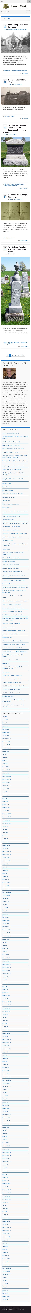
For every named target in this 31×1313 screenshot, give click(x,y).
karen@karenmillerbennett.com (16, 1308)
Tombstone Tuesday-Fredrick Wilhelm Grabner (14, 601)
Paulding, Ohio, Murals (8, 519)
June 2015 (5, 1133)
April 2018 (5, 1027)
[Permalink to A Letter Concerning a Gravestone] (15, 211)
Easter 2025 (5, 663)
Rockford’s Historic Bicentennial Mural (12, 571)
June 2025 (5, 757)
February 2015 (6, 1146)
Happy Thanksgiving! (7, 490)
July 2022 (4, 867)
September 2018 (6, 1011)
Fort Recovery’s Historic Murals (10, 568)
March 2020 (5, 954)
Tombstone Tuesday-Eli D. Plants (11, 634)
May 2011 (5, 1287)
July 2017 (4, 1055)
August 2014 (5, 1164)
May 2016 (5, 1099)
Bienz (9, 253)
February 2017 (6, 1070)
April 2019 (5, 989)
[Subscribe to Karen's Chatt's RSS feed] (2, 1)
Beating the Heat (6, 583)
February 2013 (6, 1221)
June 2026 (5, 719)
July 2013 (4, 1205)
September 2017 (6, 1048)
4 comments (25, 118)
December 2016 (6, 1077)
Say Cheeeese (6, 672)
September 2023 (6, 823)
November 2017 (6, 1042)
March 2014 (5, 1180)
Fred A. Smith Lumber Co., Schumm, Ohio (12, 615)
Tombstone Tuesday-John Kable (10, 564)
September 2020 (6, 936)
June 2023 (5, 832)
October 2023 (6, 820)
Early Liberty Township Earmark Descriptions (13, 466)
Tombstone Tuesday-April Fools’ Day (11, 679)
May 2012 (5, 1249)
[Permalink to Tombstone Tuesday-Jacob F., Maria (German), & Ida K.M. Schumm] (15, 152)
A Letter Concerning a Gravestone (17, 195)
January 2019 (5, 998)
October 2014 (6, 1158)
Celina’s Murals (6, 549)
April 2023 (5, 839)
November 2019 (6, 967)
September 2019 (6, 973)
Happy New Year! (6, 483)
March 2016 (5, 1105)
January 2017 (5, 1074)
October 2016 (6, 1083)
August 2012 (5, 1240)
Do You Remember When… (9, 627)
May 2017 (5, 1061)
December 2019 (6, 964)
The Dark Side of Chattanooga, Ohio (11, 682)
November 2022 (6, 854)
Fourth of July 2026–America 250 (11, 445)
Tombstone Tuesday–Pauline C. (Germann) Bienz (17, 249)
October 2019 (6, 970)
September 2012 (6, 1236)
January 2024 (5, 810)
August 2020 (5, 939)
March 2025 (5, 766)
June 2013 (5, 1208)
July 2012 (4, 1243)
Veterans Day (6, 500)
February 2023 (6, 845)
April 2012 (5, 1252)
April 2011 (5, 1290)
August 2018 (5, 1014)
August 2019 (5, 976)
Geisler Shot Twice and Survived (10, 452)
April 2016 (5, 1102)
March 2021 (5, 917)
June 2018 (5, 1020)
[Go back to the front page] (15, 6)
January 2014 (5, 1186)
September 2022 (6, 860)
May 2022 (5, 873)
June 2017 (5, 1058)
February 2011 (6, 1296)
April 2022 (5, 876)
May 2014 (5, 1174)
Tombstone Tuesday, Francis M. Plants (12, 647)
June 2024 (5, 795)
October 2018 (6, 1008)
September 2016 (6, 1086)
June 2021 (5, 907)
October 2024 (6, 782)
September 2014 (6, 1161)
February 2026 (6, 732)
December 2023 (6, 813)
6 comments (25, 73)
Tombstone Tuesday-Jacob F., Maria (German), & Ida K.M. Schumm (14, 128)
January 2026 (5, 735)
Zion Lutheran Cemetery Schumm (13, 184)
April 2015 (5, 1139)
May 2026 (5, 723)
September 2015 (6, 1124)
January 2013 (5, 1224)
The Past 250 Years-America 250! (11, 441)
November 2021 (6, 892)
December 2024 (6, 776)
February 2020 (6, 958)
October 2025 (6, 745)
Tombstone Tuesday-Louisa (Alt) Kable (12, 493)
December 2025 (6, 738)
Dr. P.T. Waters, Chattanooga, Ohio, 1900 (12, 448)
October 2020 (6, 933)
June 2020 (5, 945)
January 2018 (5, 1036)
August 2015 (5, 1127)
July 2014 (4, 1168)
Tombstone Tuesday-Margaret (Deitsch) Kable (14, 533)
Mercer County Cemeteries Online (11, 530)
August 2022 (5, 864)
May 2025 (5, 760)
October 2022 (6, 857)
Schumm (25, 29)
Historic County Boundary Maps (10, 504)
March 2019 (5, 992)
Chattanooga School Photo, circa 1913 (12, 641)
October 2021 (6, 895)
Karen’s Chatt (5, 12)
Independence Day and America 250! (12, 604)
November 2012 (6, 1230)
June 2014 (5, 1171)
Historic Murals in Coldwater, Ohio (11, 557)
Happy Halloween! (7, 507)
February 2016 (6, 1108)
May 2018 (5, 1023)
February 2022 (6, 882)
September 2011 (6, 1274)
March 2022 (5, 879)
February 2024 (6, 807)
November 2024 (6, 779)
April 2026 (5, 726)
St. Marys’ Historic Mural (8, 561)
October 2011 (6, 1271)
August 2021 (5, 901)
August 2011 (5, 1277)
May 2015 (5, 1136)
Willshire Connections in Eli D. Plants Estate (13, 630)
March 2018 (5, 1030)
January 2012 (5, 1262)
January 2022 (5, 886)
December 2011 (6, 1265)
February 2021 (6, 920)
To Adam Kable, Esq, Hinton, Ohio (11, 526)
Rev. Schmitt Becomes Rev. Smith (11, 516)
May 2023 (5, 835)
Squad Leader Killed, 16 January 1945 (12, 675)
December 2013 (6, 1189)
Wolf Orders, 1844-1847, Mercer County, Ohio (14, 651)
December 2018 (6, 1001)
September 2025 (6, 748)
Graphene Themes (13, 1311)
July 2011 (4, 1280)
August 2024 (5, 788)
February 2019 (6, 995)
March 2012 (5, 1255)
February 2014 (6, 1183)
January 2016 (5, 1111)
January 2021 (5, 923)
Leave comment (24, 188)
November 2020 (6, 929)
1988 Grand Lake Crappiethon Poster (12, 537)
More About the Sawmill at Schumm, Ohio (13, 608)
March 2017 (5, 1067)
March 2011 (5, 1293)
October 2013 (6, 1196)
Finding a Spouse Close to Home (18, 25)
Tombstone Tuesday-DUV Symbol (11, 623)
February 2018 (6, 1033)
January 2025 (5, 773)
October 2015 (6, 1121)
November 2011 (6, 1268)
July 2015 (4, 1130)
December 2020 (6, 926)
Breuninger (10, 29)
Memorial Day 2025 (7, 637)
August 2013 (5, 1202)
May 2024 (5, 798)
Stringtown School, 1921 (8, 497)
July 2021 (4, 904)
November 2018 (6, 1005)
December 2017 (6, 1039)
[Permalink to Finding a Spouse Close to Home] (15, 42)
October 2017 (6, 1045)
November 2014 (6, 1155)
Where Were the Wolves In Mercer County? (13, 644)
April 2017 (5, 1064)
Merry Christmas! (6, 486)
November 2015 (6, 1117)
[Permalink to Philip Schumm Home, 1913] (15, 95)
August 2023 (5, 826)
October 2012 (6, 1233)
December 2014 (6, 1152)
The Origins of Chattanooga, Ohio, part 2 (13, 686)
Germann (15, 29)
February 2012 (6, 1258)
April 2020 (5, 951)
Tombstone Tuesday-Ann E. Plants (11, 660)
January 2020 (5, 961)
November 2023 (6, 817)
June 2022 (5, 870)
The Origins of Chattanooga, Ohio (11, 692)
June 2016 (5, 1095)
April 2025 (5, 763)
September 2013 (6, 1199)
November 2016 (6, 1080)
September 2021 (6, 898)
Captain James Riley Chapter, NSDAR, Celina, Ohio (15, 587)
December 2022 (6, 851)
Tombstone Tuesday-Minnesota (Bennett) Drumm (15, 523)
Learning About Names (8, 696)
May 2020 (5, 948)
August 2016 (5, 1089)
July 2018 (4, 1017)
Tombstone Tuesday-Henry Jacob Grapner (13, 580)
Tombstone (18, 184)
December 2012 (6, 1227)
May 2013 (5, 1211)
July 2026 (4, 716)
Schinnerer (20, 29)
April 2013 (5, 1215)
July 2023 (4, 829)
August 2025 (5, 751)
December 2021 (6, 889)
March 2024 (5, 804)
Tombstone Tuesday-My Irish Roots (11, 689)
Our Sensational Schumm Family (10, 433)
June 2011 (5, 1283)
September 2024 (6, 785)
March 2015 (5, 1142)
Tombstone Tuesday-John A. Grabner (12, 611)
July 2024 (4, 792)
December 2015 (6, 1114)
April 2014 (5, 1177)
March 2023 (5, 842)
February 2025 (6, 770)
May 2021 (5, 911)
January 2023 (5, 848)
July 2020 (4, 942)
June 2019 (5, 983)
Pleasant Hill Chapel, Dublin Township (12, 469)
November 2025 (6, 741)
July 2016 (4, 1092)
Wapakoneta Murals (7, 540)
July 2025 (4, 754)
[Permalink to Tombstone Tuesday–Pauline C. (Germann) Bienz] (15, 290)
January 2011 (5, 1299)
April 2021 (5, 914)
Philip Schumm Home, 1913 (17, 81)
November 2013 (6, 1193)
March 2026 (5, 729)
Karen (5, 29)
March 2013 (5, 1218)
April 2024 (5, 801)
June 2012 (5, 1246)
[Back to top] (27, 1303)
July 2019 (4, 980)
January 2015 (5, 1149)
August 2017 (5, 1052)
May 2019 (5, 986)
